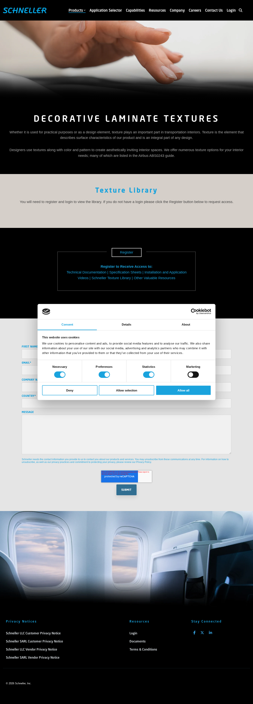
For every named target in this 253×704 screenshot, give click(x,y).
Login (231, 10)
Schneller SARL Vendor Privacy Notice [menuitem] (32, 657)
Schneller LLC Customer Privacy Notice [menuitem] (33, 633)
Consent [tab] (67, 324)
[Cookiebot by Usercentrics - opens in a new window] (194, 312)
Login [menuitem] (133, 633)
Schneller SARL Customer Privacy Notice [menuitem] (34, 641)
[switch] (104, 374)
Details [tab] (126, 324)
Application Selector (106, 10)
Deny (69, 390)
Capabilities (135, 10)
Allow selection (126, 390)
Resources (157, 10)
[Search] (240, 10)
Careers (195, 10)
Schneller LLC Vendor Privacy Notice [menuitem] (31, 649)
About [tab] (186, 324)
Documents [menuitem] (137, 641)
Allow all (183, 390)
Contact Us (214, 10)
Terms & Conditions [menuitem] (143, 649)
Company (177, 10)
